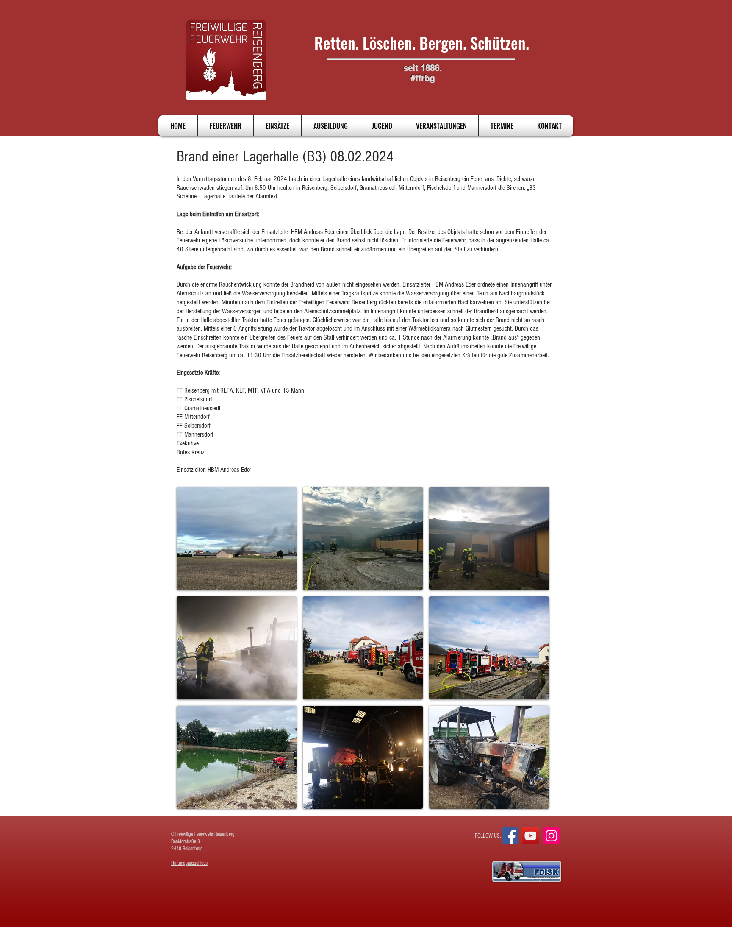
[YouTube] (530, 835)
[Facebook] (510, 835)
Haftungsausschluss (189, 863)
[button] (237, 538)
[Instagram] (551, 835)
